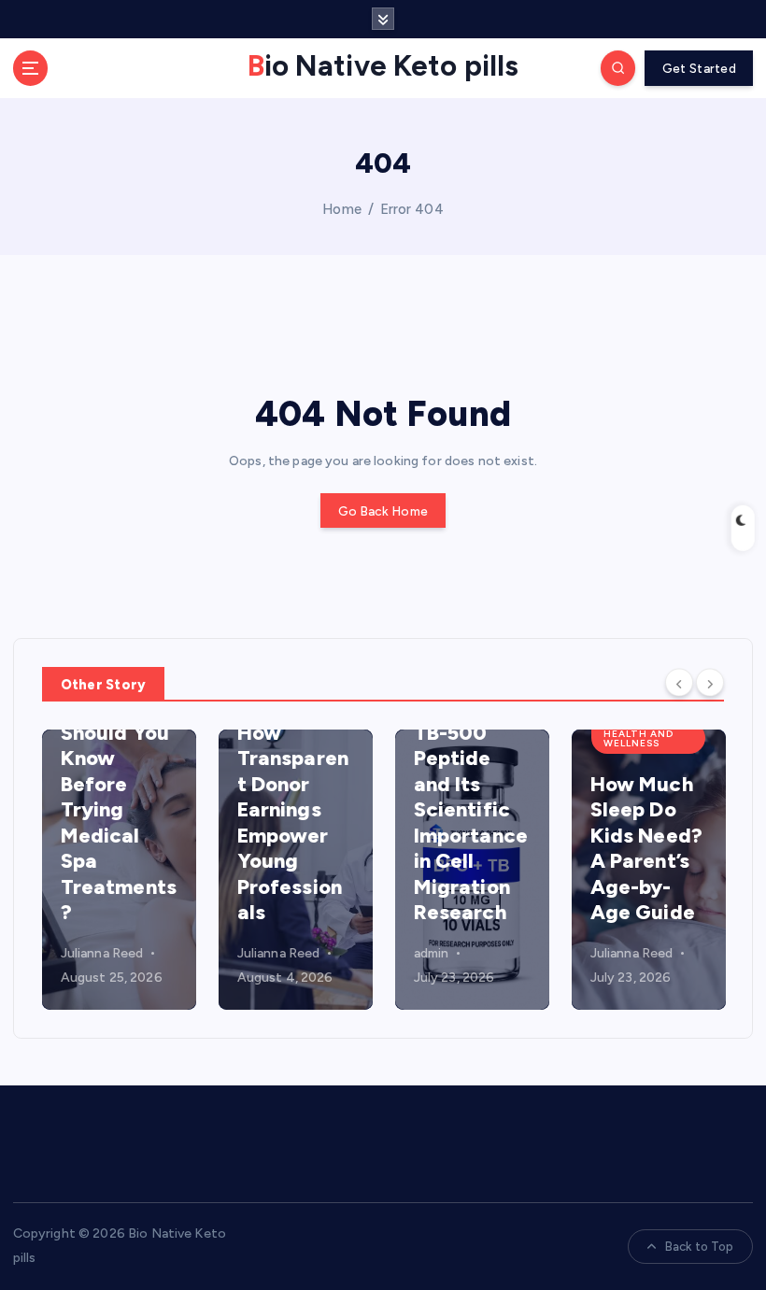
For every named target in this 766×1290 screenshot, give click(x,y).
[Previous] (679, 682)
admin (431, 953)
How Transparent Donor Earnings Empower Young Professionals (292, 823)
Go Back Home (383, 510)
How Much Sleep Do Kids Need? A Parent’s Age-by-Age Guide (646, 849)
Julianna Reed (102, 953)
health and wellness (638, 738)
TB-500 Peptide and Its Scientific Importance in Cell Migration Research (471, 823)
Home (342, 209)
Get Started (699, 68)
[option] (119, 870)
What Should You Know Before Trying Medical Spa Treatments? (119, 809)
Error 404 (412, 209)
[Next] (710, 682)
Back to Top (699, 1247)
